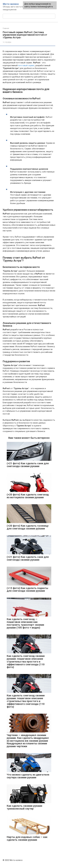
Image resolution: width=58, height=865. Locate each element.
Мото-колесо (11, 4)
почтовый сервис (26, 65)
